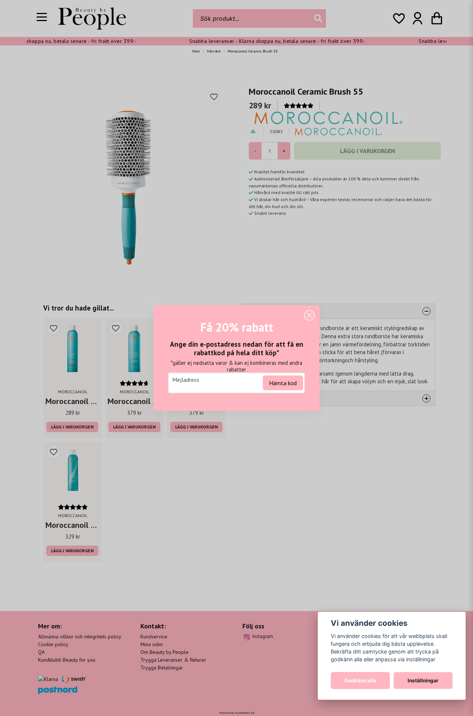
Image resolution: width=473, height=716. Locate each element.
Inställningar (423, 680)
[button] (309, 315)
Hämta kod (283, 383)
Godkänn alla (360, 680)
